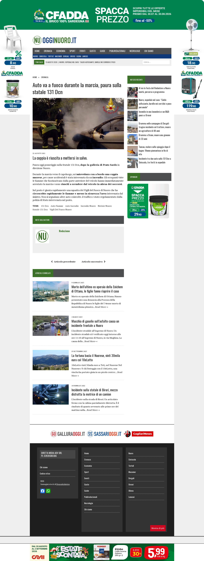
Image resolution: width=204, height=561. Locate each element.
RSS (42, 481)
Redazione (64, 231)
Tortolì (51, 56)
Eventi (82, 51)
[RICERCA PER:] (156, 61)
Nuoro (35, 56)
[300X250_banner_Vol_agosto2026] (148, 216)
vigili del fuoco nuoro (61, 209)
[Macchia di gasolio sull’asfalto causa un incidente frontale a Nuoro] (51, 333)
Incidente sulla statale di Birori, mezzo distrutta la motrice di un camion (94, 392)
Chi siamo (148, 51)
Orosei (72, 56)
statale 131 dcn (40, 209)
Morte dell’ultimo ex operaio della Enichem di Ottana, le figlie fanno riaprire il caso (97, 288)
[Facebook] (42, 491)
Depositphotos (63, 484)
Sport (72, 51)
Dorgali (66, 56)
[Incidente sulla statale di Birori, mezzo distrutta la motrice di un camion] (51, 402)
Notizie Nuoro (105, 206)
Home (37, 51)
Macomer (58, 56)
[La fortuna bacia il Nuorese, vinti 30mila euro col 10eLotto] (51, 368)
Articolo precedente (64, 261)
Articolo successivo (92, 261)
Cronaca (48, 51)
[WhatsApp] (48, 491)
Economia (60, 51)
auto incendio (72, 206)
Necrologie (135, 51)
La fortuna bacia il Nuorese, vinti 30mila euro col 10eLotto (95, 357)
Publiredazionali (117, 51)
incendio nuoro (88, 206)
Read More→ (101, 306)
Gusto (93, 51)
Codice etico (45, 473)
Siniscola (42, 56)
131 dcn (45, 206)
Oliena (78, 56)
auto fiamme (57, 206)
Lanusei (85, 56)
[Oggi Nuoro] (55, 40)
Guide (102, 51)
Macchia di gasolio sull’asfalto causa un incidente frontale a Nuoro (95, 323)
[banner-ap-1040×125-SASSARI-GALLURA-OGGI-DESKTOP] (102, 559)
